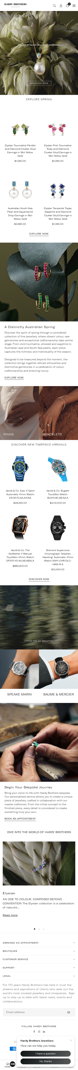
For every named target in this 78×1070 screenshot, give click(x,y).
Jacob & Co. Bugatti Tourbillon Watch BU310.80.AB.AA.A (57, 494)
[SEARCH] (54, 5)
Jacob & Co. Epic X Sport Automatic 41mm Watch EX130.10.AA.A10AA (20, 494)
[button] (34, 929)
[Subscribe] (68, 1012)
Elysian (9, 893)
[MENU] (74, 5)
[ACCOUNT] (61, 5)
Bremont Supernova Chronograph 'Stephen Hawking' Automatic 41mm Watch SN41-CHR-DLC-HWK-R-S (57, 557)
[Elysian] (39, 863)
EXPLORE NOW (39, 234)
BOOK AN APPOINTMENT (20, 818)
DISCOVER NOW (39, 579)
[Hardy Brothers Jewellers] (15, 5)
